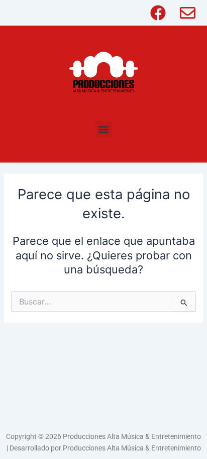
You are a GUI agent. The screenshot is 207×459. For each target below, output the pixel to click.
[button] (103, 129)
